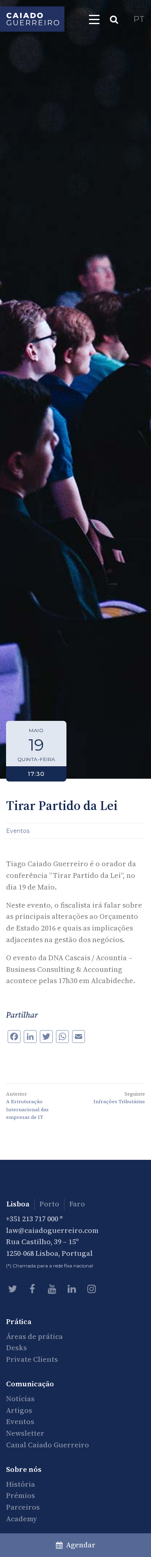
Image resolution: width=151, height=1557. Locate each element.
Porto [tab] (49, 1204)
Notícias (20, 1399)
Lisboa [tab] (17, 1204)
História (20, 1484)
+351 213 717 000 (32, 1219)
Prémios (20, 1495)
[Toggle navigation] (94, 19)
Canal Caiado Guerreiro (47, 1445)
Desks (16, 1348)
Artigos (19, 1410)
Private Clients (32, 1359)
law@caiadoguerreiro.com (52, 1230)
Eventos (17, 831)
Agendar (79, 1545)
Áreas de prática (34, 1336)
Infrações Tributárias (119, 1101)
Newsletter (25, 1433)
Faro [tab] (77, 1204)
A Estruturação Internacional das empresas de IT (27, 1109)
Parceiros (23, 1507)
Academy (21, 1519)
